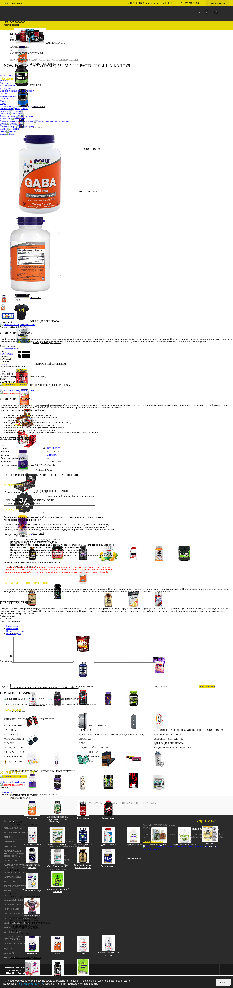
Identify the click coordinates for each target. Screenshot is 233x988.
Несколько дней (13, 633)
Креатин (36, 297)
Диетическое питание (168, 734)
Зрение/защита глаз (83, 845)
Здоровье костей (133, 858)
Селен (85, 621)
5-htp (57, 954)
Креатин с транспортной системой (57, 890)
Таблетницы (32, 768)
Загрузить (4, 364)
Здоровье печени (108, 845)
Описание (5, 113)
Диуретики (32, 818)
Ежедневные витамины (60, 616)
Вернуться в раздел (9, 106)
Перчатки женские (83, 768)
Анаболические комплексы (83, 707)
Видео (3, 134)
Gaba (83, 954)
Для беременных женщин (60, 612)
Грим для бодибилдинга (57, 722)
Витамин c (85, 599)
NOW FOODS (6, 354)
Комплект (4, 111)
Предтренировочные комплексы (50, 385)
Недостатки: (6, 686)
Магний (85, 619)
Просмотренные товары (139, 803)
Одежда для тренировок (45, 321)
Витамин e (85, 604)
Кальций (85, 616)
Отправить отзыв (207, 686)
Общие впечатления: (83, 686)
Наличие (4, 129)
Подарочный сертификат (50, 364)
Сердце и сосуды (134, 845)
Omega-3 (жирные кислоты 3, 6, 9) (83, 866)
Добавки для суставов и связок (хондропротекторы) (42, 771)
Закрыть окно (6, 792)
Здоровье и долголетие (24, 824)
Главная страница (12, 709)
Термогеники (108, 818)
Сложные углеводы (83, 653)
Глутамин (184, 563)
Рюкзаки (108, 722)
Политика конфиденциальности (67, 846)
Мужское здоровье (159, 845)
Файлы (3, 131)
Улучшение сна (42, 470)
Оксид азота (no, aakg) (24, 918)
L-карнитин (36, 128)
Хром (85, 624)
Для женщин (60, 606)
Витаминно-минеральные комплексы (57, 602)
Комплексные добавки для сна (108, 953)
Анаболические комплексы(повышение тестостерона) (188, 730)
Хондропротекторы (108, 791)
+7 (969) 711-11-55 (203, 821)
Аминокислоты (55, 43)
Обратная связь (57, 869)
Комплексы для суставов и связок (133, 791)
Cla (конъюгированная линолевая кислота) (57, 818)
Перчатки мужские (108, 768)
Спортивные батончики (24, 928)
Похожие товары (8, 126)
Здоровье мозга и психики (32, 866)
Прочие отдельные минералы (85, 630)
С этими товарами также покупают (17, 121)
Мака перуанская (108, 708)
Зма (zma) (16, 822)
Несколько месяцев (15, 631)
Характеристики (8, 116)
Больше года (12, 626)
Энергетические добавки (25, 957)
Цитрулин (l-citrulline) (159, 563)
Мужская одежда (32, 915)
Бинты (32, 730)
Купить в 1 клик (26, 390)
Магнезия (159, 730)
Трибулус (133, 708)
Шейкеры (159, 768)
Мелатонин (32, 954)
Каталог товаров (14, 22)
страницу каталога (36, 704)
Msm (159, 791)
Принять (223, 982)
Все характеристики (9, 349)
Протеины (10, 730)
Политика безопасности (30, 983)
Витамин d (85, 601)
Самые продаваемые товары (97, 803)
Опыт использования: (10, 621)
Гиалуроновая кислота (32, 791)
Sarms (57, 708)
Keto (17, 300)
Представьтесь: (162, 686)
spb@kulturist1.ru (208, 828)
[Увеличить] (39, 214)
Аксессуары (17, 711)
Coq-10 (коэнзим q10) (57, 866)
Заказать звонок (217, 3)
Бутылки (133, 730)
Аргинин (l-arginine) (133, 563)
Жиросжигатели (20, 798)
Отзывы (3, 124)
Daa (32, 708)
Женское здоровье (32, 845)
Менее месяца (12, 628)
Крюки (32, 749)
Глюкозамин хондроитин (57, 791)
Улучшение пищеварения (209, 844)
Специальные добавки (49, 406)
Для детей (15, 761)
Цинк (85, 627)
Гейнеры (35, 85)
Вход (6, 3)
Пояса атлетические (133, 768)
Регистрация (17, 3)
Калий (85, 614)
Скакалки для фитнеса (184, 722)
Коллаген (83, 791)
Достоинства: (6, 661)
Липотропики (83, 818)
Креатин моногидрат (32, 890)
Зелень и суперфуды (57, 845)
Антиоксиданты (108, 866)
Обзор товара (6, 108)
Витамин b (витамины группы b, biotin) (85, 595)
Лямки (57, 768)
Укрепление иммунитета (184, 845)
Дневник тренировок (83, 730)
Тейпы (45, 449)
